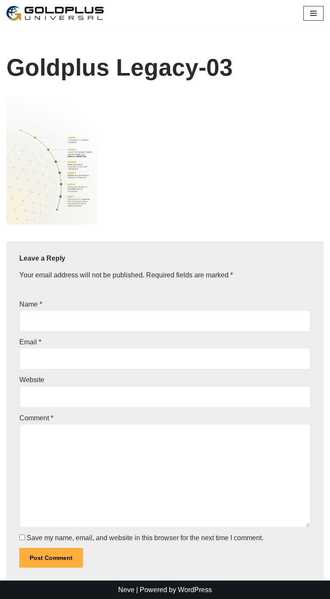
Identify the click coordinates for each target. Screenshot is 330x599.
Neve (126, 589)
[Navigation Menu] (313, 13)
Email (30, 342)
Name (30, 304)
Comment (36, 418)
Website (31, 379)
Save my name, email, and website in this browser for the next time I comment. (145, 537)
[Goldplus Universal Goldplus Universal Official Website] (55, 13)
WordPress (195, 589)
